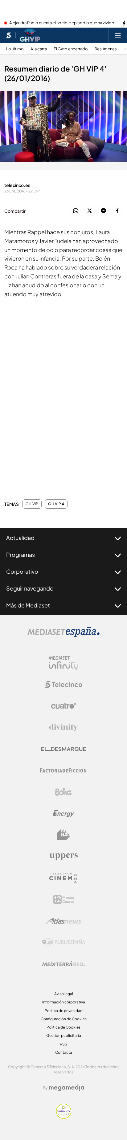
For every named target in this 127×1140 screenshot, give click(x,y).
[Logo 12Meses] (63, 899)
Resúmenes (106, 49)
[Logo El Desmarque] (63, 749)
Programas (20, 554)
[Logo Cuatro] (63, 706)
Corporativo (22, 571)
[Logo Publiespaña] (63, 942)
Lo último (15, 49)
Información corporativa (63, 1002)
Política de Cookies (63, 1027)
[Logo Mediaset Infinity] (63, 663)
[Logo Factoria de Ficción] (63, 770)
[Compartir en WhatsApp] (75, 211)
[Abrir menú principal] (118, 35)
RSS (63, 1044)
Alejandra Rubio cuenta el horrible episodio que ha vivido (61, 23)
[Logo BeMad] (63, 835)
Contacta (63, 1052)
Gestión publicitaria (63, 1035)
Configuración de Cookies (64, 1019)
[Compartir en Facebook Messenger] (103, 211)
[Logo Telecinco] (63, 684)
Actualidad (20, 537)
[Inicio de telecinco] (8, 35)
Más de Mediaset (28, 605)
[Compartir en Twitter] (89, 211)
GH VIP (32, 504)
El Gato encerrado (71, 49)
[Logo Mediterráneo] (63, 963)
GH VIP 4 (56, 504)
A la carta (39, 49)
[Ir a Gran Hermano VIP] (30, 35)
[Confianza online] (63, 1117)
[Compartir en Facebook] (117, 211)
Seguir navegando (30, 588)
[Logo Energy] (63, 813)
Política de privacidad (64, 1010)
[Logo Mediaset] (63, 635)
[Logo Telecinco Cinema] (63, 878)
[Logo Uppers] (63, 856)
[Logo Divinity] (63, 727)
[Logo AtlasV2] (64, 921)
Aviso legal (63, 993)
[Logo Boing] (63, 792)
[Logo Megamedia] (66, 1088)
